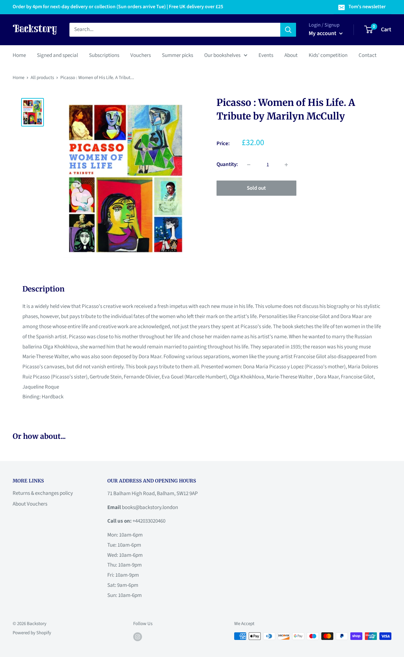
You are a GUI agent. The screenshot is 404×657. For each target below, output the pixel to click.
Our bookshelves (222, 55)
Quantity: (227, 164)
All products (42, 77)
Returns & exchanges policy (43, 493)
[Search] (288, 30)
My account (323, 33)
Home (19, 55)
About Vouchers (30, 504)
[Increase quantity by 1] (286, 164)
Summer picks (177, 55)
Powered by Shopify (32, 632)
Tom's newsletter (367, 6)
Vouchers (140, 55)
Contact (368, 55)
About (291, 55)
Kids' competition (328, 55)
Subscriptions (104, 55)
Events (265, 55)
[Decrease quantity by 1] (248, 164)
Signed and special (57, 55)
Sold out (256, 188)
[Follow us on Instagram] (137, 636)
